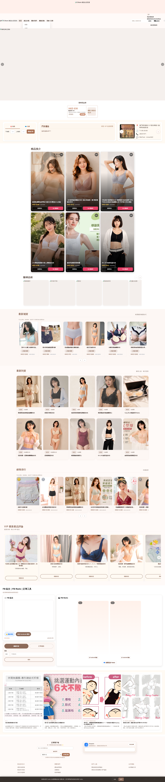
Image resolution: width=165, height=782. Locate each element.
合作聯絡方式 (132, 767)
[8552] (89, 292)
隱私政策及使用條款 (97, 767)
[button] (159, 557)
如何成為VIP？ (46, 130)
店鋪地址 (57, 769)
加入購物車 (55, 208)
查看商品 (39, 208)
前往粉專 (131, 744)
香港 (5, 651)
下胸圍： (7, 131)
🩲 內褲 (27, 126)
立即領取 (83, 114)
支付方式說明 (21, 772)
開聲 (61, 154)
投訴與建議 (58, 772)
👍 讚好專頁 (9, 634)
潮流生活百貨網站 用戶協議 (99, 769)
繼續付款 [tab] (16, 646)
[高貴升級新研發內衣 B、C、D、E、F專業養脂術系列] (91, 551)
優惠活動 (42, 20)
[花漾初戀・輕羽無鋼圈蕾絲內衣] (126, 551)
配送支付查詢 (21, 769)
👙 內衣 (12, 126)
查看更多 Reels (110, 663)
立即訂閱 (66, 754)
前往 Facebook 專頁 (23, 634)
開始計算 (30, 131)
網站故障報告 (58, 767)
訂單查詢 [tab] (41, 646)
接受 (121, 779)
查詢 (29, 659)
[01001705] (62, 292)
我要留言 (21, 578)
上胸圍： (18, 131)
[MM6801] (36, 292)
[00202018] (115, 292)
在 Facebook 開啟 (93, 657)
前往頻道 (7, 638)
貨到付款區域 (21, 767)
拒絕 (115, 779)
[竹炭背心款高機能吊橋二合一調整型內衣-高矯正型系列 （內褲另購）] (21, 551)
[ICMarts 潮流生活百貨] (82, 7)
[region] (82, 418)
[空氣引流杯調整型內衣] (56, 551)
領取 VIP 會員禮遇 (107, 126)
